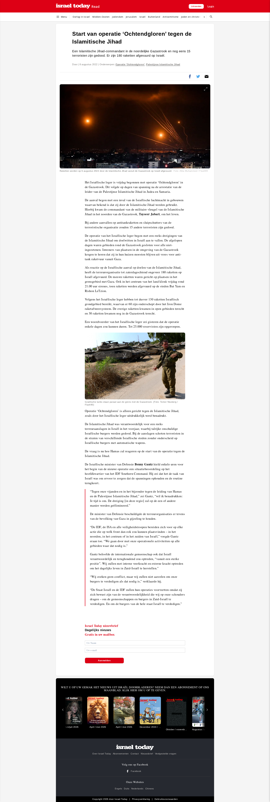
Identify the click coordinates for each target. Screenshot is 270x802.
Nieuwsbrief (147, 753)
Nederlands (137, 788)
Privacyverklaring (141, 799)
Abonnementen (121, 753)
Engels (118, 788)
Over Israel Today (101, 753)
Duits (126, 788)
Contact (135, 753)
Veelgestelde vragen (165, 753)
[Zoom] (205, 89)
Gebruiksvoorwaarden (166, 799)
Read (95, 6)
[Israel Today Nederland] (73, 6)
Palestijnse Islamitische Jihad (163, 64)
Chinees (149, 788)
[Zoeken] (210, 16)
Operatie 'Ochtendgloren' (130, 64)
